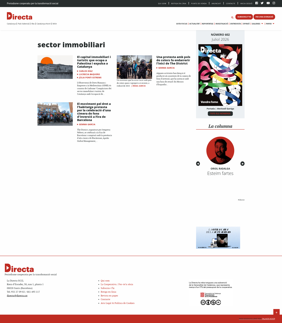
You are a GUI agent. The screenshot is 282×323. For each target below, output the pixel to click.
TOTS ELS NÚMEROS (220, 113)
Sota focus (181, 23)
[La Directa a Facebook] (256, 3)
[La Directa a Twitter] (262, 3)
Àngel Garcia (139, 86)
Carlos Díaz (86, 71)
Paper (269, 23)
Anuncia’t (216, 3)
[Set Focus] (232, 17)
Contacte (230, 3)
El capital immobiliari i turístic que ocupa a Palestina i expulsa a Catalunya (94, 62)
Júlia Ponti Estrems (90, 77)
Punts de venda (199, 3)
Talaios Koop (257, 319)
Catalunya (11, 23)
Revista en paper (109, 295)
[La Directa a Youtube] (268, 3)
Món (55, 23)
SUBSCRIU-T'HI (244, 16)
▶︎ (243, 163)
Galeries (256, 23)
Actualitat (194, 23)
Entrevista (235, 23)
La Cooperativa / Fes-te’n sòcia (117, 284)
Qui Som (162, 3)
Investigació (221, 23)
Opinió (246, 23)
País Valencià (23, 23)
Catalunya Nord (44, 23)
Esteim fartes (220, 173)
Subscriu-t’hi (107, 288)
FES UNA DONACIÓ (264, 16)
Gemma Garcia (166, 67)
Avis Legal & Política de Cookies (118, 303)
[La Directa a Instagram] (274, 3)
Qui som (105, 280)
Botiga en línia (178, 3)
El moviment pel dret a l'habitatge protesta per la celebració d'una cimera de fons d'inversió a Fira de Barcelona (94, 112)
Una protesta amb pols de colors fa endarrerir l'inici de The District (173, 60)
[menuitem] (11, 23)
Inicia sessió (246, 3)
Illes (33, 23)
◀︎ (198, 163)
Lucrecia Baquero (89, 74)
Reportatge (207, 23)
